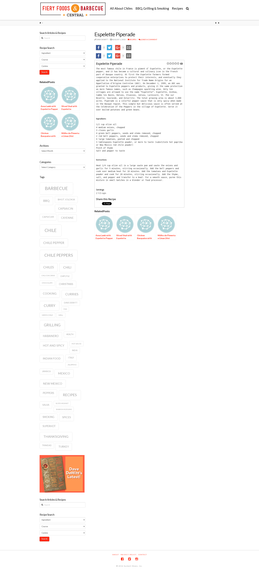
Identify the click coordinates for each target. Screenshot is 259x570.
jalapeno (72, 365)
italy (71, 357)
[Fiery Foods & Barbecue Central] (73, 9)
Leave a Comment (148, 39)
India (74, 350)
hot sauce (76, 344)
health (69, 334)
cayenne (67, 217)
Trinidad (47, 445)
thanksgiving (55, 436)
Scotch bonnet (62, 403)
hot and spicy (53, 345)
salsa (45, 404)
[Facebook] (122, 559)
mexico (64, 373)
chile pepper (53, 243)
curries (71, 294)
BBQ (46, 200)
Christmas (66, 284)
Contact (142, 554)
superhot (49, 426)
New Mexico (52, 383)
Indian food (52, 358)
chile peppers (58, 255)
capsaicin (65, 208)
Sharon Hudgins (64, 409)
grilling (52, 325)
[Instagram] (136, 559)
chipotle (65, 276)
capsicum (48, 217)
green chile (47, 315)
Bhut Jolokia (66, 199)
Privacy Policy (129, 554)
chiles (48, 267)
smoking (48, 417)
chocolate (47, 283)
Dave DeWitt (70, 302)
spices (66, 417)
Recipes (132, 39)
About (115, 554)
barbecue (56, 188)
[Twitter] (129, 559)
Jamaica (46, 371)
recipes (70, 395)
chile (51, 230)
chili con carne (48, 275)
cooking (50, 293)
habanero (51, 336)
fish (65, 309)
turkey (63, 446)
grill (60, 315)
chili (67, 267)
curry (49, 305)
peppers (48, 393)
